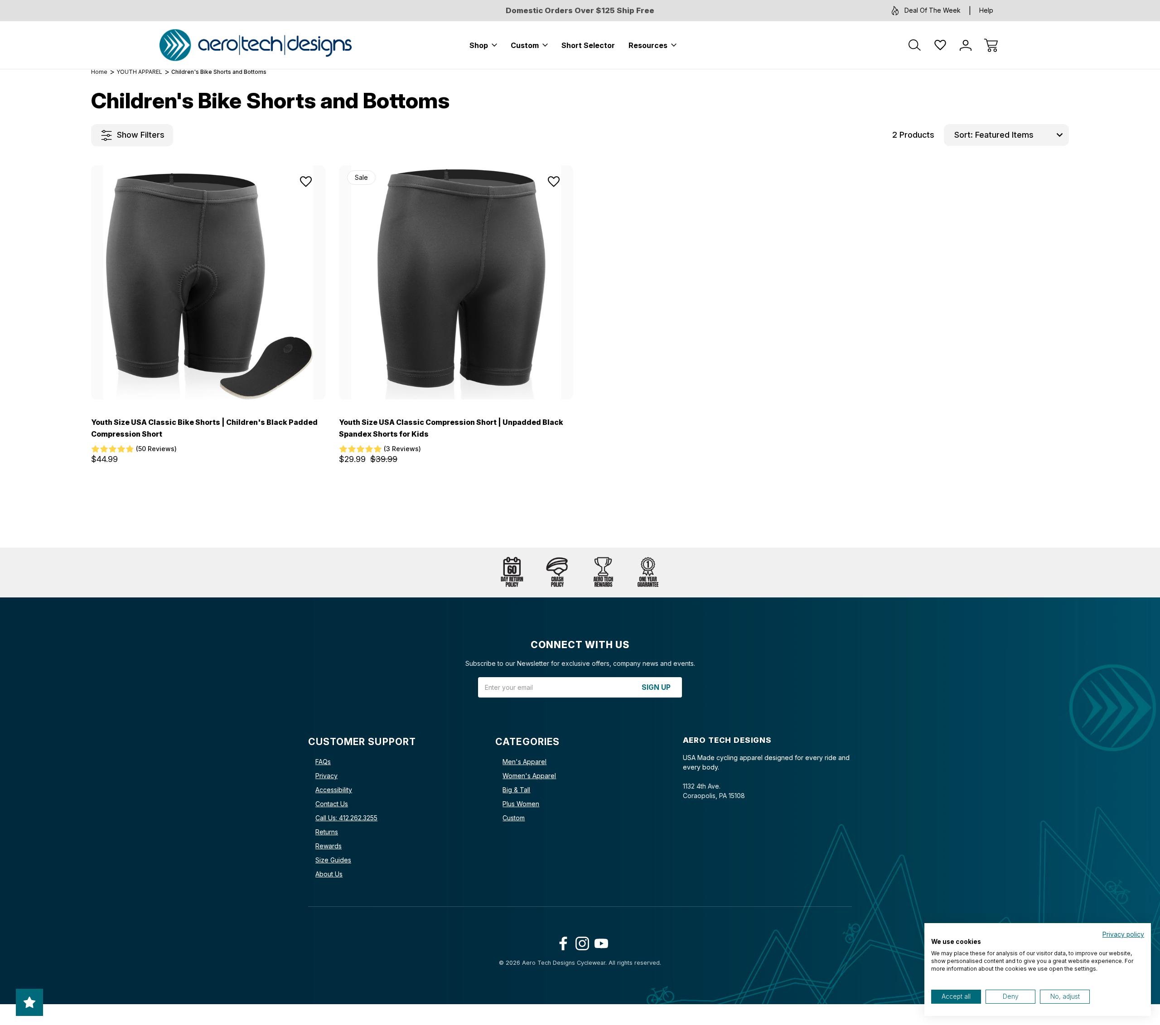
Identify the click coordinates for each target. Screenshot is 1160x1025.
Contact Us (331, 804)
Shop (478, 45)
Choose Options (208, 379)
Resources (647, 45)
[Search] (914, 45)
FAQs (323, 761)
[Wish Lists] (940, 45)
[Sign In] (965, 45)
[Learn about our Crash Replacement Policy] (557, 572)
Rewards (328, 846)
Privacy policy (1123, 934)
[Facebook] (561, 941)
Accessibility (333, 790)
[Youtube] (599, 941)
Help (986, 10)
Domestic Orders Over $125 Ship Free (580, 10)
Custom (525, 45)
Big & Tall (516, 790)
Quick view (279, 203)
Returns (326, 832)
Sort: (963, 135)
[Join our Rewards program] (603, 572)
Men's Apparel (524, 761)
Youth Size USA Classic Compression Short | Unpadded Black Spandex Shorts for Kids (451, 428)
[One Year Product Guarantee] (648, 572)
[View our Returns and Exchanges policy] (512, 572)
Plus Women (521, 804)
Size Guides (333, 860)
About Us (329, 874)
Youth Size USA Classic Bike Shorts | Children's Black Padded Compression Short (204, 428)
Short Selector (588, 45)
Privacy (326, 776)
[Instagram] (580, 941)
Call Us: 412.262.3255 (346, 818)
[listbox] (1021, 134)
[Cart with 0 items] (991, 45)
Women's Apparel (529, 776)
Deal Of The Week (932, 10)
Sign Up (656, 687)
